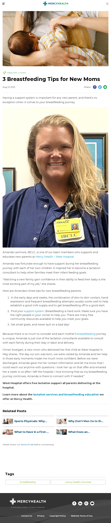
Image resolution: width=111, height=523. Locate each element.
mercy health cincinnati (78, 482)
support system (34, 311)
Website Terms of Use (81, 516)
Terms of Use (27, 444)
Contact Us (26, 516)
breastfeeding (86, 334)
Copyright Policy (58, 516)
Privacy (40, 516)
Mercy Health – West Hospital (55, 256)
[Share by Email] (105, 87)
